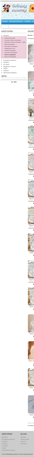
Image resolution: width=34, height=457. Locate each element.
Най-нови (5, 25)
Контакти (23, 441)
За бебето (28, 21)
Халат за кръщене (10, 54)
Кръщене (4, 21)
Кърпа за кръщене (9, 38)
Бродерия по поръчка (9, 66)
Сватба (5, 68)
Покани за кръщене (10, 50)
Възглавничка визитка (16, 21)
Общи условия (25, 439)
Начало (30, 35)
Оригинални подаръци (10, 72)
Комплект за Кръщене (10, 52)
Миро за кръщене (9, 44)
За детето (6, 70)
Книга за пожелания (10, 57)
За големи (6, 64)
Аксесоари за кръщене (10, 46)
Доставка (23, 437)
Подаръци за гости (9, 48)
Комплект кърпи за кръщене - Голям (14, 42)
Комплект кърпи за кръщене (12, 40)
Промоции (24, 443)
